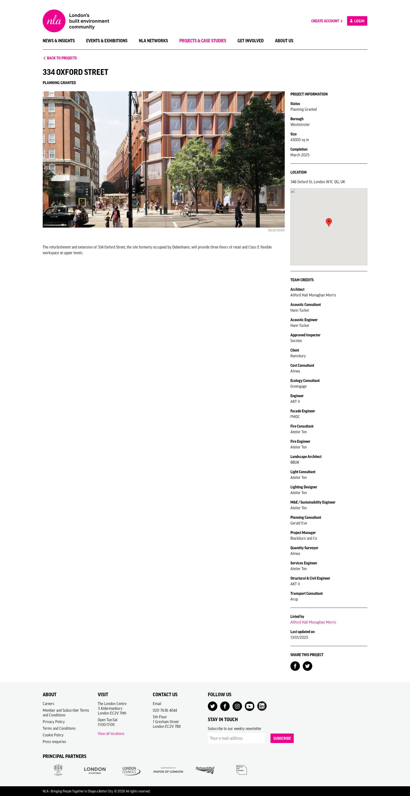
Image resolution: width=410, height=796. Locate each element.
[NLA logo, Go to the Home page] (76, 21)
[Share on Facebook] (295, 665)
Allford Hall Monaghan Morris (313, 622)
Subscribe (282, 738)
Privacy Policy (54, 722)
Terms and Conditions (59, 728)
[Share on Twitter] (307, 665)
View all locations (111, 733)
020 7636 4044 (165, 710)
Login (359, 21)
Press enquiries (54, 741)
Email (157, 703)
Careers (48, 703)
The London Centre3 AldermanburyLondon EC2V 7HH (112, 708)
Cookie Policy (53, 735)
